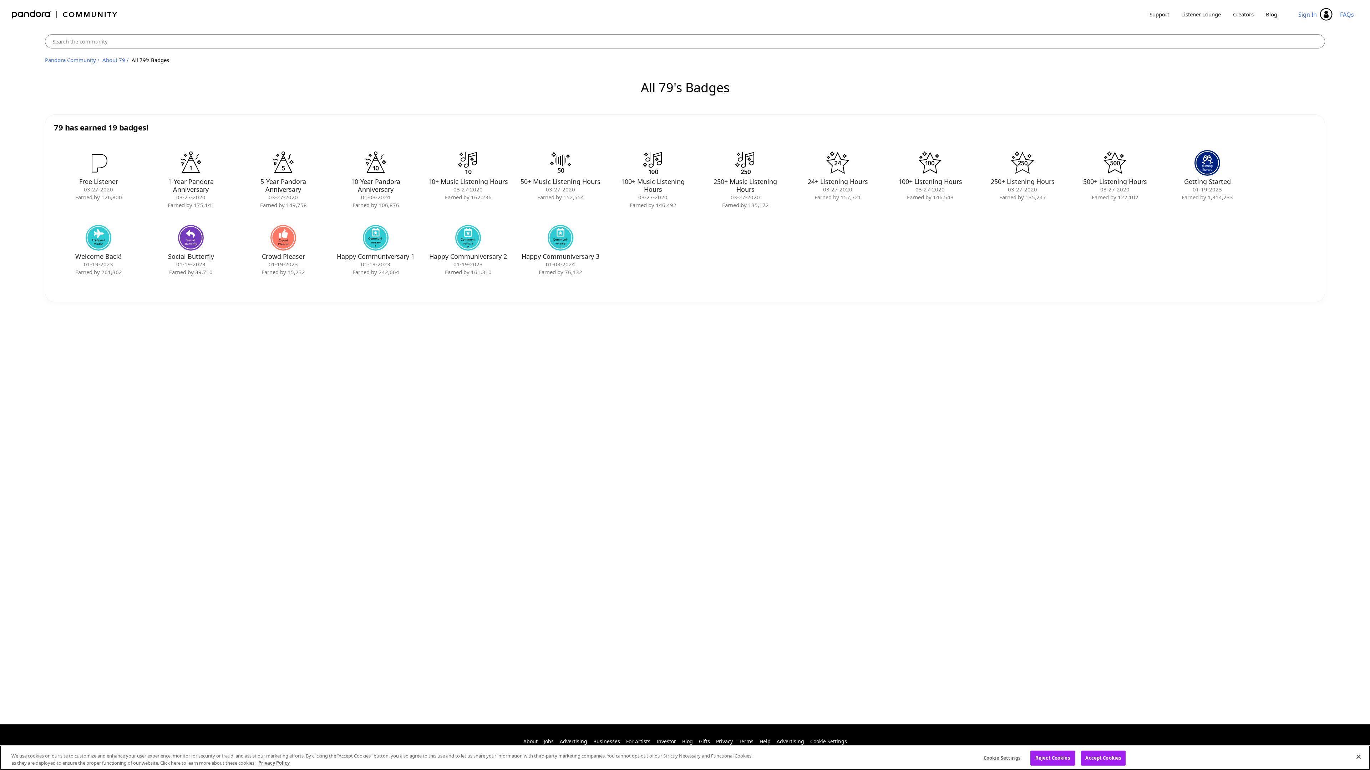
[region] (685, 757)
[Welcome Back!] (98, 238)
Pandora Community (65, 14)
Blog (1271, 14)
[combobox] (685, 41)
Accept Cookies (1103, 758)
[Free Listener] (98, 163)
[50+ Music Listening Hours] (560, 163)
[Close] (1358, 757)
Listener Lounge (1201, 14)
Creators (1243, 14)
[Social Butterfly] (191, 238)
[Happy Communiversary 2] (468, 238)
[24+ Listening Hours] (838, 163)
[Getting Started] (1207, 163)
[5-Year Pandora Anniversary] (283, 163)
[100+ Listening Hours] (930, 163)
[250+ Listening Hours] (1022, 163)
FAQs (1347, 15)
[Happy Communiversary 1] (376, 238)
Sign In (1307, 15)
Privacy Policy (274, 762)
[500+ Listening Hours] (1115, 163)
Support (1159, 14)
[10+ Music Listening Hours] (468, 163)
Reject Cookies (1052, 758)
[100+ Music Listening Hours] (653, 163)
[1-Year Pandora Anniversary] (191, 163)
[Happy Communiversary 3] (560, 238)
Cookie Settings (828, 741)
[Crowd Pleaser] (283, 238)
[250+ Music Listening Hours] (745, 163)
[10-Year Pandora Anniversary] (376, 163)
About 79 (113, 59)
